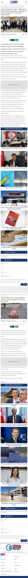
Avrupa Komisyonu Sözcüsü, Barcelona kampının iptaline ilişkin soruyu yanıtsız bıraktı (14, 444)
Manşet (6, 6)
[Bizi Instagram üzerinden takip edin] (4, 554)
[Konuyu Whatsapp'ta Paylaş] (15, 40)
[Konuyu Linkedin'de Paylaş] (17, 40)
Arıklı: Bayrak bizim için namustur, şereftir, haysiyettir (14, 168)
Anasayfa (2, 6)
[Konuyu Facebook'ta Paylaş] (11, 40)
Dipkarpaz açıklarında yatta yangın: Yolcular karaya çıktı (14, 464)
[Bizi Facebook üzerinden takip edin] (2, 554)
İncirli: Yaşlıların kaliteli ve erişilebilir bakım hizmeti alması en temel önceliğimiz (14, 484)
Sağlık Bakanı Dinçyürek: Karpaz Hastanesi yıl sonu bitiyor (14, 504)
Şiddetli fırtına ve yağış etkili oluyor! (14, 187)
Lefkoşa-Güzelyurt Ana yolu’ (12, 382)
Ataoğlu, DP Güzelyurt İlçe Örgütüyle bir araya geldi (14, 148)
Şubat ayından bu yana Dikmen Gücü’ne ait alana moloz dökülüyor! (14, 405)
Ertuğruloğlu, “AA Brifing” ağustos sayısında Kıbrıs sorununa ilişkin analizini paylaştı (14, 228)
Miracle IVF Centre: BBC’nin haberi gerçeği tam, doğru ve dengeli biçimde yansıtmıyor (14, 208)
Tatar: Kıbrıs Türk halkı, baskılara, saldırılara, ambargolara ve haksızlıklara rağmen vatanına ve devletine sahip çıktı (14, 425)
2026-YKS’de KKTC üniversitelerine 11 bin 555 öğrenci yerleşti (14, 248)
